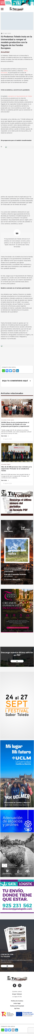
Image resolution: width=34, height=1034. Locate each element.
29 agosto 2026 (7, 439)
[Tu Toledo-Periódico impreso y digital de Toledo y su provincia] (16, 9)
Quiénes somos (17, 991)
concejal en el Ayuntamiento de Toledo (20, 96)
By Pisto (17, 1008)
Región (8, 464)
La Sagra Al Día (17, 996)
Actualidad (5, 52)
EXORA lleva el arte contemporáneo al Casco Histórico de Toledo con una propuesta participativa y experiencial (15, 424)
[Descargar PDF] (17, 661)
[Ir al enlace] (14, 985)
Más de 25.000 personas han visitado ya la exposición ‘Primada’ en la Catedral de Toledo (16, 469)
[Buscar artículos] (32, 9)
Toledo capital (10, 420)
